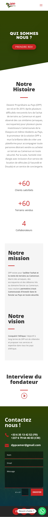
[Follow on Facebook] (16, 511)
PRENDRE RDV (24, 46)
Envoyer (37, 492)
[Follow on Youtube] (32, 511)
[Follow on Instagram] (24, 511)
